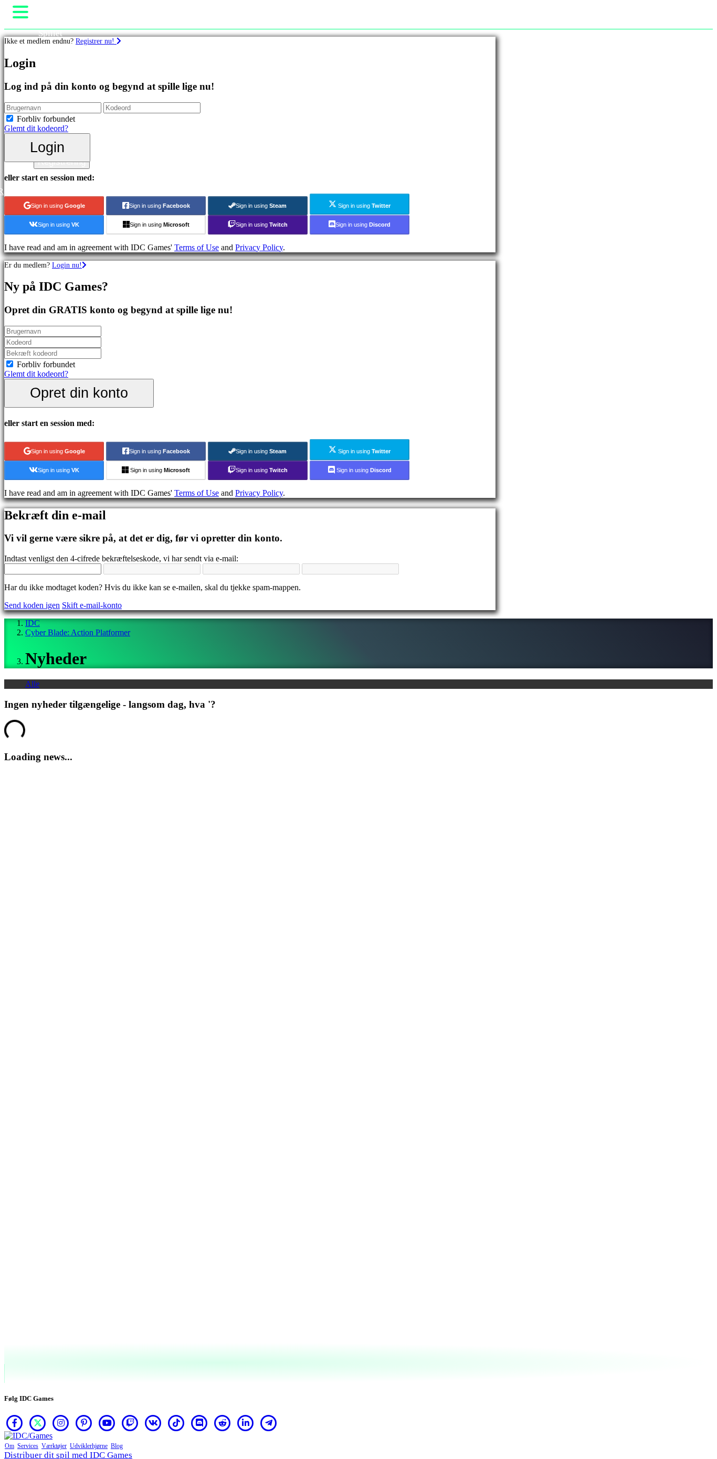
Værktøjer (54, 1446)
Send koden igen (32, 605)
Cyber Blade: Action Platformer (77, 632)
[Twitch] (130, 1422)
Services (27, 1446)
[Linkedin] (245, 1422)
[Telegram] (268, 1422)
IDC (32, 623)
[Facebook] (14, 1422)
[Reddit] (222, 1422)
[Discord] (199, 1422)
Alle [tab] (32, 683)
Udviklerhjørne (89, 1446)
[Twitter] (37, 1422)
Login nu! (67, 265)
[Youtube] (107, 1422)
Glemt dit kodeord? (36, 128)
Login (47, 147)
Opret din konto (79, 393)
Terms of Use (196, 247)
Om (9, 1446)
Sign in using (58, 206)
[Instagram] (60, 1422)
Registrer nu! (96, 41)
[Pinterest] (83, 1422)
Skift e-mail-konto (92, 605)
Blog (117, 1446)
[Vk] (153, 1422)
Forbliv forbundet (46, 118)
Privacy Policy (259, 247)
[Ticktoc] (176, 1422)
